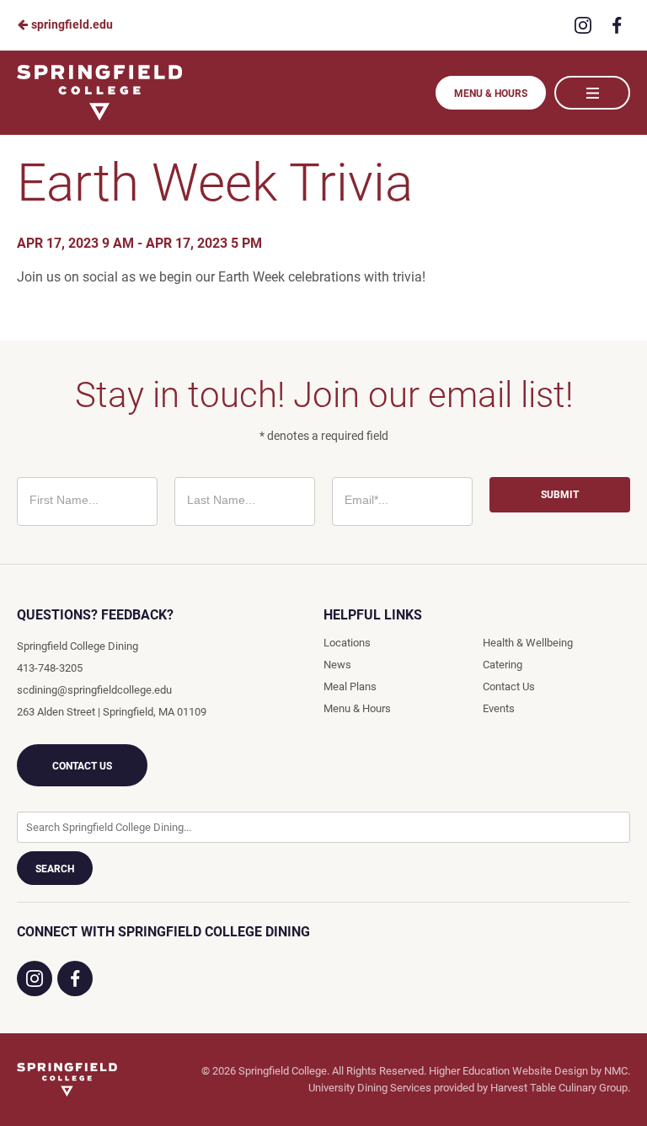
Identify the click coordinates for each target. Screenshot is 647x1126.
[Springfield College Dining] (67, 1080)
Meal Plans (350, 686)
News (337, 664)
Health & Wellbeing (528, 642)
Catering (502, 664)
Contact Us (82, 766)
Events (499, 708)
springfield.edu (71, 24)
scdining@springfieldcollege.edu (94, 690)
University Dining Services (369, 1087)
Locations (347, 642)
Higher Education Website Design (508, 1070)
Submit (560, 495)
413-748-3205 (50, 668)
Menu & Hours (490, 93)
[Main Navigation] (592, 93)
